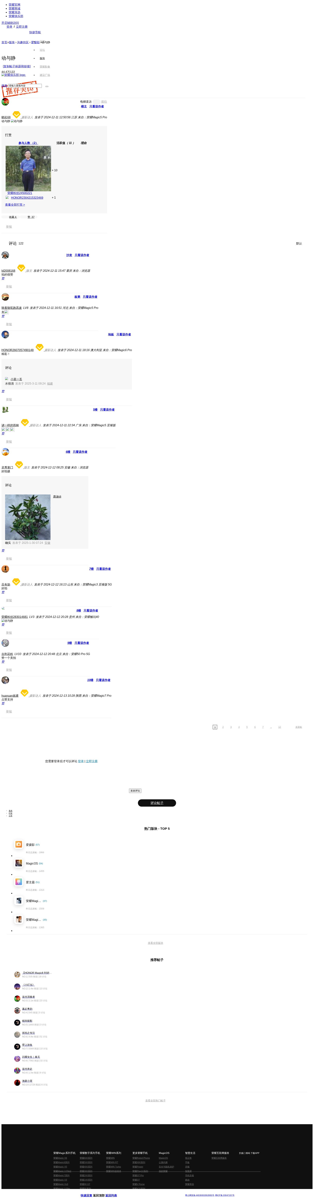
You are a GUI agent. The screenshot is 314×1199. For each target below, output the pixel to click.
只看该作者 (96, 106)
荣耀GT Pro (138, 1175)
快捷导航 (35, 32)
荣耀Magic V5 (60, 1167)
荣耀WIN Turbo (113, 1167)
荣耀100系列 (86, 1180)
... (271, 727)
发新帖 (298, 727)
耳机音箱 (189, 1175)
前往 (104, 101)
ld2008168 (8, 270)
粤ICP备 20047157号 (224, 1195)
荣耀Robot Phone (141, 1158)
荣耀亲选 (14, 12)
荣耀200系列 (86, 1175)
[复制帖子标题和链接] (17, 66)
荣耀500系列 (86, 1162)
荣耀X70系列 (138, 1188)
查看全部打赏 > (15, 204)
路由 (187, 1180)
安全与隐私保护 (166, 1167)
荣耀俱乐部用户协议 (90, 1192)
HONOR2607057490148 (17, 350)
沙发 (69, 255)
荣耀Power (137, 1167)
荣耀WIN (110, 1158)
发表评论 (135, 790)
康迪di (57, 496)
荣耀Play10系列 (140, 1171)
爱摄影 (35, 42)
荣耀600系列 (86, 1158)
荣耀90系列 (85, 1188)
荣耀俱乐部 (16, 16)
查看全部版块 (155, 942)
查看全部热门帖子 (155, 1100)
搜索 (4, 85)
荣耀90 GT (85, 1184)
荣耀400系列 (86, 1167)
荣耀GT (136, 1180)
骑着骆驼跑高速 (11, 307)
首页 (42, 41)
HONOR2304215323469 (27, 197)
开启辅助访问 (10, 22)
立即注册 (22, 26)
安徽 (47, 542)
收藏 (12, 216)
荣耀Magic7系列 (61, 1175)
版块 (12, 42)
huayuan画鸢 (10, 695)
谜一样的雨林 (10, 425)
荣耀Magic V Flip (61, 1188)
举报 (9, 226)
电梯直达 (86, 101)
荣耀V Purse (138, 1184)
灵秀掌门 (7, 467)
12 (279, 727)
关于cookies (134, 1192)
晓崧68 (6, 117)
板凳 (77, 296)
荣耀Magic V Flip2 (62, 1171)
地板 (111, 334)
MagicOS (163, 1158)
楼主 (84, 106)
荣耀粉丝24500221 (19, 193)
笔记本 (188, 1158)
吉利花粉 (7, 654)
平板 (187, 1162)
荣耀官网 (14, 4)
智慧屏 (188, 1171)
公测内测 (163, 1162)
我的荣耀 (163, 1171)
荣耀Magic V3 (60, 1180)
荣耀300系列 (86, 1171)
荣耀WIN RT (112, 1162)
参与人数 (28, 143)
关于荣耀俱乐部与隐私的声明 (114, 1192)
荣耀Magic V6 (60, 1158)
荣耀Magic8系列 (61, 1162)
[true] (46, 86)
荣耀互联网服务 (219, 1158)
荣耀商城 (14, 8)
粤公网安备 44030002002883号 (199, 1195)
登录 (9, 26)
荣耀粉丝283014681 (14, 616)
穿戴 (187, 1167)
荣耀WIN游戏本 (113, 1171)
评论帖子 (157, 803)
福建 (50, 383)
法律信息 (145, 1192)
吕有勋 (5, 584)
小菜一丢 (16, 379)
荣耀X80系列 (138, 1162)
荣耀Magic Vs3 (60, 1184)
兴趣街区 (23, 42)
